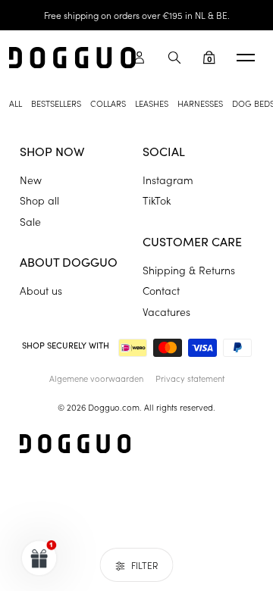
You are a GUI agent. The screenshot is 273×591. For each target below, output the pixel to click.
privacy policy (173, 358)
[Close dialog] (257, 241)
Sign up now (180, 339)
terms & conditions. (216, 358)
